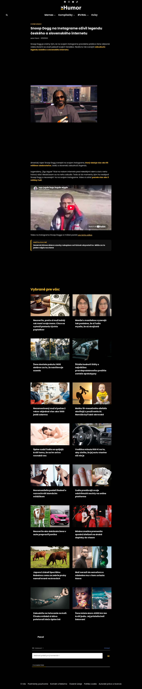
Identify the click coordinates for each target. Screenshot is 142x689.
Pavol (37, 38)
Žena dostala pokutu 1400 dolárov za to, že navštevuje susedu (48, 367)
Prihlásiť (107, 648)
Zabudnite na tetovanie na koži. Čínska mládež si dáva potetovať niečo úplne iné (50, 616)
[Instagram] (69, 2)
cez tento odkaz (85, 235)
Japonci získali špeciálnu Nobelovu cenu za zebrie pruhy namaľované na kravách (49, 575)
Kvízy (94, 15)
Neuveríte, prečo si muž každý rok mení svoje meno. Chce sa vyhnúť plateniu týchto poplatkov (49, 325)
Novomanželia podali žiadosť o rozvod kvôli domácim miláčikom (49, 493)
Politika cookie (90, 684)
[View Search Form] (6, 15)
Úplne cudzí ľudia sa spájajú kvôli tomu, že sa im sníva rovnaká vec (48, 452)
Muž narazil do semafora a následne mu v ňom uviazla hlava (89, 575)
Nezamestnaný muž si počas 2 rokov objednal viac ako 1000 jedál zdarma (49, 411)
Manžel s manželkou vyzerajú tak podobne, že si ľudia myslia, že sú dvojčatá (90, 323)
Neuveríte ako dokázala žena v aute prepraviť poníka (49, 533)
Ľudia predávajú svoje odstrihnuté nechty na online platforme (90, 493)
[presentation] (50, 305)
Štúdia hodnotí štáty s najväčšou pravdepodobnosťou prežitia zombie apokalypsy (90, 369)
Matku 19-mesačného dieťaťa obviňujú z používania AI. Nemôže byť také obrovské (91, 411)
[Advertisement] (71, 68)
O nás (23, 684)
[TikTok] (77, 2)
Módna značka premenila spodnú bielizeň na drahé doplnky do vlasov (88, 534)
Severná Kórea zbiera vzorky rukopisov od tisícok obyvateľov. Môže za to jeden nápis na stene (69, 246)
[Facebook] (65, 2)
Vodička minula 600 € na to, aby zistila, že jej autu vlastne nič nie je (91, 452)
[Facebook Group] (73, 2)
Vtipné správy (36, 24)
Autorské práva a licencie (110, 684)
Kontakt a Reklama (58, 684)
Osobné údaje (75, 684)
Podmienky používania (38, 684)
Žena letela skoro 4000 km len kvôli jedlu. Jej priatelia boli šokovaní (91, 616)
